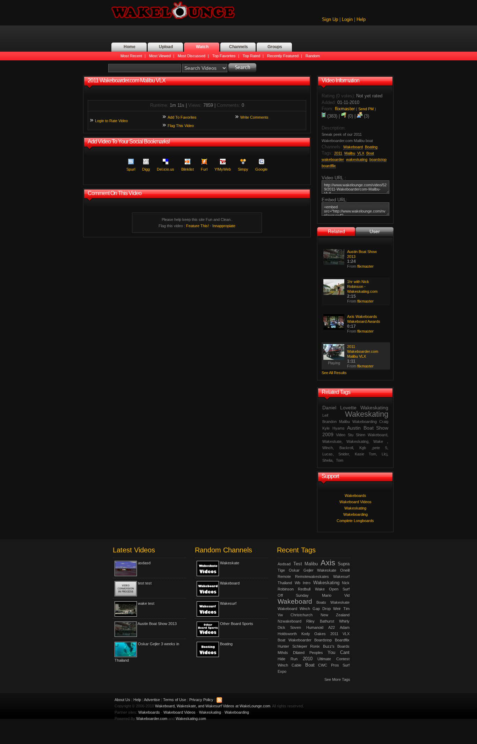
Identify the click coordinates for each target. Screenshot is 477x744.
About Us (122, 700)
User (374, 231)
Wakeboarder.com (151, 718)
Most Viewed (160, 56)
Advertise (152, 700)
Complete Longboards (355, 521)
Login (347, 19)
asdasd (144, 563)
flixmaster (365, 266)
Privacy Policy (201, 700)
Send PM (366, 109)
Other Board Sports (236, 624)
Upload (166, 46)
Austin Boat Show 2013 (157, 624)
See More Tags (337, 679)
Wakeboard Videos (355, 502)
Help (361, 19)
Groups (274, 46)
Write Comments (254, 117)
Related (336, 231)
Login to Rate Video (111, 121)
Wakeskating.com (191, 718)
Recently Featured (283, 56)
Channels (238, 46)
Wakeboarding (355, 514)
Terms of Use (174, 700)
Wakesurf (228, 603)
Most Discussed (191, 56)
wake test (146, 603)
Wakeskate (229, 563)
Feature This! (197, 226)
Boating (226, 644)
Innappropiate (223, 226)
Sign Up (330, 19)
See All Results (334, 373)
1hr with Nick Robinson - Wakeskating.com (362, 286)
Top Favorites (224, 56)
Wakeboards (355, 495)
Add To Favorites (182, 117)
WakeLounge (173, 11)
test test (145, 583)
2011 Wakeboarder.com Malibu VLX (362, 351)
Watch (202, 46)
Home (129, 46)
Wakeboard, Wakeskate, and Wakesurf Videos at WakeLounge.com (212, 706)
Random (313, 56)
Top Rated (251, 56)
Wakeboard (230, 583)
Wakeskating (355, 508)
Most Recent (131, 56)
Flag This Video (181, 126)
